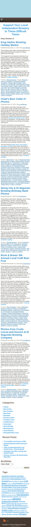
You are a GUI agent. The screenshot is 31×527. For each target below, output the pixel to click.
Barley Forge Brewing (19, 308)
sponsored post (15, 506)
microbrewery (5, 248)
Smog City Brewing (12, 250)
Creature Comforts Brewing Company (16, 164)
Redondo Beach (6, 178)
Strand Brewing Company (15, 322)
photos (8, 90)
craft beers (25, 242)
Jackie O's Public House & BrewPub (15, 169)
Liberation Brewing (6, 173)
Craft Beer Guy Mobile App (13, 391)
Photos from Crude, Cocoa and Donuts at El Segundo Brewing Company (15, 333)
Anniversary (5, 477)
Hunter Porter (17, 245)
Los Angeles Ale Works (11, 495)
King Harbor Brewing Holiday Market (13, 43)
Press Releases (9, 430)
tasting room (20, 94)
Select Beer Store (6, 180)
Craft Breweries (9, 422)
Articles (6, 407)
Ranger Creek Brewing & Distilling (18, 176)
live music (13, 493)
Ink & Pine (26, 86)
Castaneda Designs (19, 81)
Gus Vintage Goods (7, 86)
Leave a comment (6, 95)
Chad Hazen (16, 163)
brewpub (5, 481)
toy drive (26, 94)
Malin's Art (4, 89)
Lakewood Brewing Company (16, 172)
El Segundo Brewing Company (14, 485)
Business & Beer (9, 417)
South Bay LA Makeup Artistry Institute (15, 93)
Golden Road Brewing (14, 313)
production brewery (16, 90)
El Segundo (15, 244)
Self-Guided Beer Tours (11, 432)
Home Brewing (8, 426)
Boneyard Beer (20, 161)
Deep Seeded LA (6, 166)
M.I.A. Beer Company (19, 173)
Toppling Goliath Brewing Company (14, 180)
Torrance (8, 251)
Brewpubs (7, 415)
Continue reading (12, 77)
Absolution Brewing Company (13, 476)
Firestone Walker (7, 487)
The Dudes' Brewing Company (15, 512)
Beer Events (8, 409)
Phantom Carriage (13, 318)
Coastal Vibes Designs (15, 83)
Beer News (10, 159)
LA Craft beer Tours (11, 247)
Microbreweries (11, 80)
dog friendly (12, 84)
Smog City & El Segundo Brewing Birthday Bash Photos (15, 191)
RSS (7, 521)
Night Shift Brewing (15, 175)
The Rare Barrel (17, 180)
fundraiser (18, 167)
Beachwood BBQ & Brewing (17, 477)
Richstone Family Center (17, 118)
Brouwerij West (13, 481)
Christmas (4, 83)
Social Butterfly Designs (13, 92)
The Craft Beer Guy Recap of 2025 (15, 441)
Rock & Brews (11, 319)
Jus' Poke (4, 87)
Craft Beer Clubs (9, 419)
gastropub (4, 489)
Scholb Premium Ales (11, 503)
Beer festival (15, 479)
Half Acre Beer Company (14, 169)
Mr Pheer (19, 525)
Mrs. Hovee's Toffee (14, 89)
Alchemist (23, 159)
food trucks (10, 167)
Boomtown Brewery (7, 310)
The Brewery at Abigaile (19, 510)
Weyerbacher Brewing (7, 183)
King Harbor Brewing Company (17, 87)
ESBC (15, 394)
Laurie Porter (21, 247)
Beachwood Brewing (6, 479)
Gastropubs (7, 424)
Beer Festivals (11, 307)
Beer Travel (22, 479)
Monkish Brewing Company (9, 316)
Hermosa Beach (11, 489)
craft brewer (9, 483)
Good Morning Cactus (23, 84)
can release (21, 481)
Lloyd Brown (26, 48)
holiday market (18, 86)
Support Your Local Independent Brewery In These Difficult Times (15, 30)
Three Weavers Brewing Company (14, 323)
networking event (23, 496)
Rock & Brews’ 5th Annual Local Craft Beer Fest (15, 258)
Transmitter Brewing (24, 181)
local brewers (20, 493)
